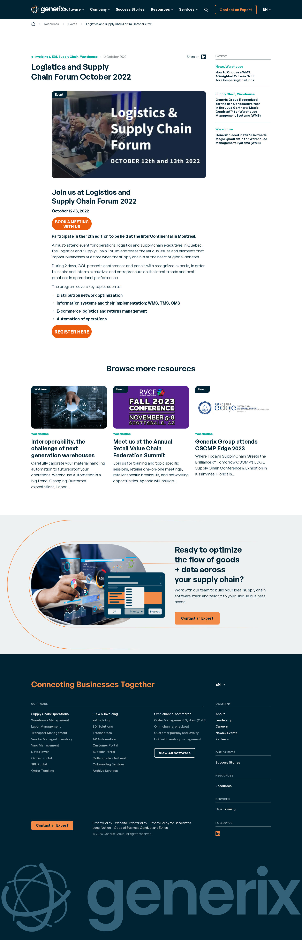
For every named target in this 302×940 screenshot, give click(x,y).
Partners (222, 739)
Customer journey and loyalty (176, 733)
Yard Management (45, 745)
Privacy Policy (102, 823)
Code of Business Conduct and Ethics (141, 828)
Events (72, 24)
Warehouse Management (50, 720)
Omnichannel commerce (172, 714)
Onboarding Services (108, 764)
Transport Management (49, 733)
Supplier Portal (104, 752)
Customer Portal (105, 745)
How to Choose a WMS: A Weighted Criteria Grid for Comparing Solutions (235, 76)
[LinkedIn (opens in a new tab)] (203, 56)
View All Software (175, 753)
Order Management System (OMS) (180, 720)
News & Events (226, 733)
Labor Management (46, 726)
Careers (222, 726)
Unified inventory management (177, 739)
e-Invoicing (101, 720)
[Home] (33, 24)
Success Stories (130, 9)
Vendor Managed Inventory (51, 739)
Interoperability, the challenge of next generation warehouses (63, 448)
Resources (51, 24)
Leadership (224, 720)
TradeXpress (102, 733)
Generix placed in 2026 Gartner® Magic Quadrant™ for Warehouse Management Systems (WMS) (241, 139)
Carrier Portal (41, 758)
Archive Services (105, 771)
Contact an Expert (236, 10)
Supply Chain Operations (50, 714)
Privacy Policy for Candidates (170, 823)
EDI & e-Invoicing (105, 714)
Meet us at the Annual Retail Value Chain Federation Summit (142, 448)
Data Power (40, 752)
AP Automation (104, 739)
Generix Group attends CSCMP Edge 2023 (226, 445)
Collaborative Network (110, 758)
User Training (226, 809)
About (220, 714)
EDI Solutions (103, 726)
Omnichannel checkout (171, 726)
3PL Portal (39, 764)
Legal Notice (102, 828)
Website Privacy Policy (131, 823)
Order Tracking (42, 771)
